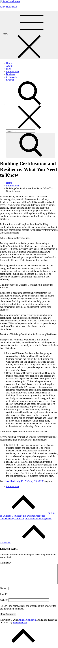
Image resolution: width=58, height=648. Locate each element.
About (9, 66)
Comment (5, 562)
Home (9, 63)
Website (4, 600)
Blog (8, 68)
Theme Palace (20, 622)
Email (4, 594)
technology (11, 77)
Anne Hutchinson (8, 6)
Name (4, 588)
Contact (10, 80)
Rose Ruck (10, 481)
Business (10, 74)
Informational (12, 71)
